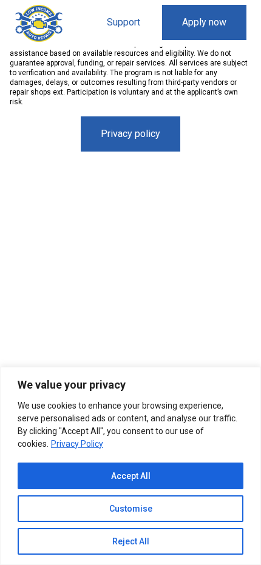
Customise (130, 508)
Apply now (204, 22)
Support (123, 22)
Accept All (131, 476)
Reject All (130, 541)
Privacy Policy (77, 444)
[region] (130, 466)
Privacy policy (130, 133)
